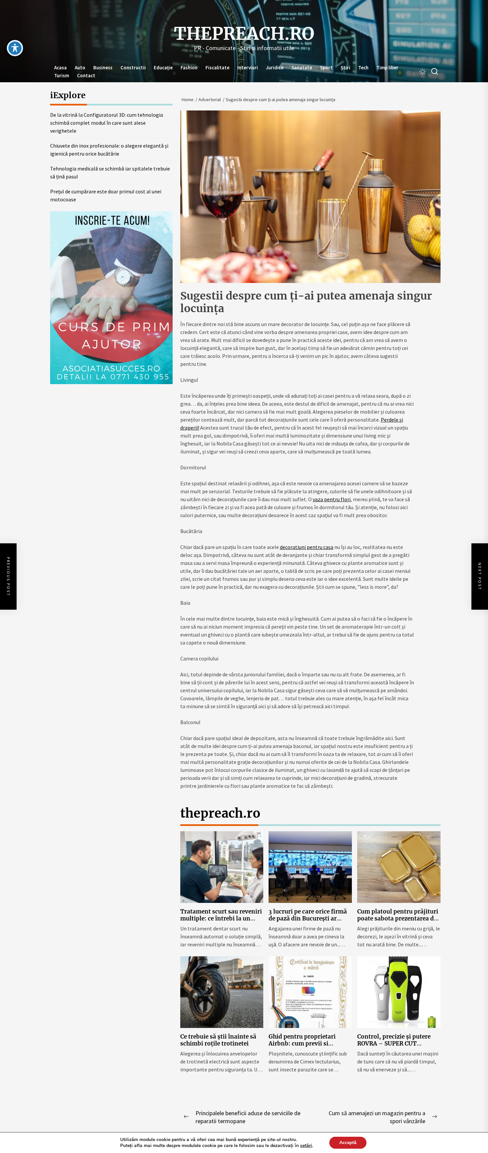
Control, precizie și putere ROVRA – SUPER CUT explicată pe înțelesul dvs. (394, 1043)
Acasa (60, 67)
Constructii (133, 67)
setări (306, 1146)
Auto (80, 67)
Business (103, 67)
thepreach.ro (244, 34)
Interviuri (247, 67)
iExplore (68, 95)
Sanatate (301, 67)
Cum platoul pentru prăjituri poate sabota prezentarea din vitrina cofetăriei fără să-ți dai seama (398, 921)
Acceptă (348, 1142)
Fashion (189, 67)
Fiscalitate (217, 67)
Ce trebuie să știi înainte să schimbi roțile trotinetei (218, 1040)
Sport (326, 67)
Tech (363, 67)
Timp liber (387, 67)
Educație (163, 67)
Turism (61, 75)
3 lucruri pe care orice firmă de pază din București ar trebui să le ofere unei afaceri (310, 918)
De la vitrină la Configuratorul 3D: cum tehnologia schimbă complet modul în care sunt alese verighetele (106, 122)
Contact (86, 75)
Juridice (275, 67)
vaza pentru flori (332, 499)
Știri (345, 67)
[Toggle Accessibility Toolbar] (15, 48)
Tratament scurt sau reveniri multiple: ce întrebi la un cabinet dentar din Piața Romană (221, 921)
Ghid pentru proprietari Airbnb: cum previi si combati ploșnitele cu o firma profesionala (302, 1046)
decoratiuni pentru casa (306, 547)
